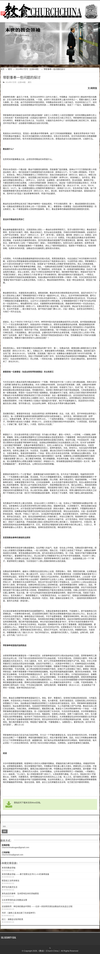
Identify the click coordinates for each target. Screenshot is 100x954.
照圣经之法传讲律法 (10, 881)
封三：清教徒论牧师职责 (12, 919)
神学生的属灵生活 (9, 887)
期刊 (10, 69)
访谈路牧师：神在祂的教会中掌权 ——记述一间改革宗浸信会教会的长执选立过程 (37, 906)
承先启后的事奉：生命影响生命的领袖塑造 (20, 894)
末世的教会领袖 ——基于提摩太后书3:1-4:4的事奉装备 (25, 874)
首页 (2, 69)
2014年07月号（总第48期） (28, 69)
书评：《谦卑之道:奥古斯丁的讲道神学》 (19, 913)
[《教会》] (50, 10)
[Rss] (50, 948)
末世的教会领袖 (8, 868)
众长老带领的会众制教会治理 (14, 900)
